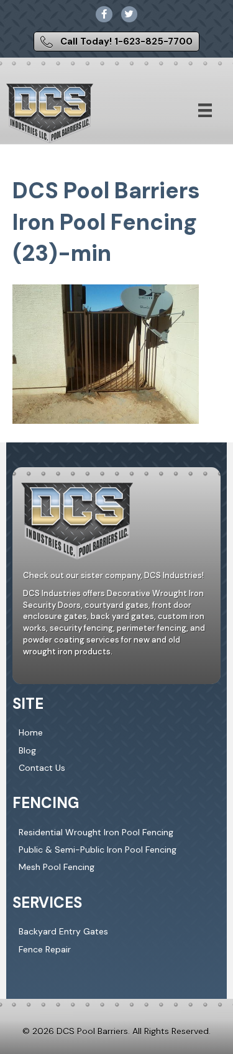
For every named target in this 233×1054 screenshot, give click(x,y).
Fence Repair (45, 949)
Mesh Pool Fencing (56, 866)
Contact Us (42, 767)
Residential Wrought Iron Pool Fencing (96, 832)
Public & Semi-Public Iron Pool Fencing (97, 849)
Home (31, 732)
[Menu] (205, 110)
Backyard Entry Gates (63, 931)
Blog (27, 750)
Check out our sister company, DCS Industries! (113, 575)
